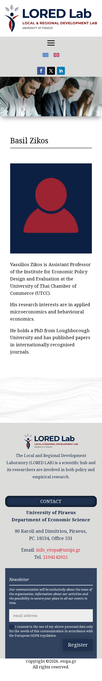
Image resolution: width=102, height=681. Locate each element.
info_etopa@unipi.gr (58, 550)
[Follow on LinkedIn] (61, 71)
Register (78, 644)
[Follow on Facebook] (41, 71)
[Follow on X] (51, 71)
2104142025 (55, 557)
